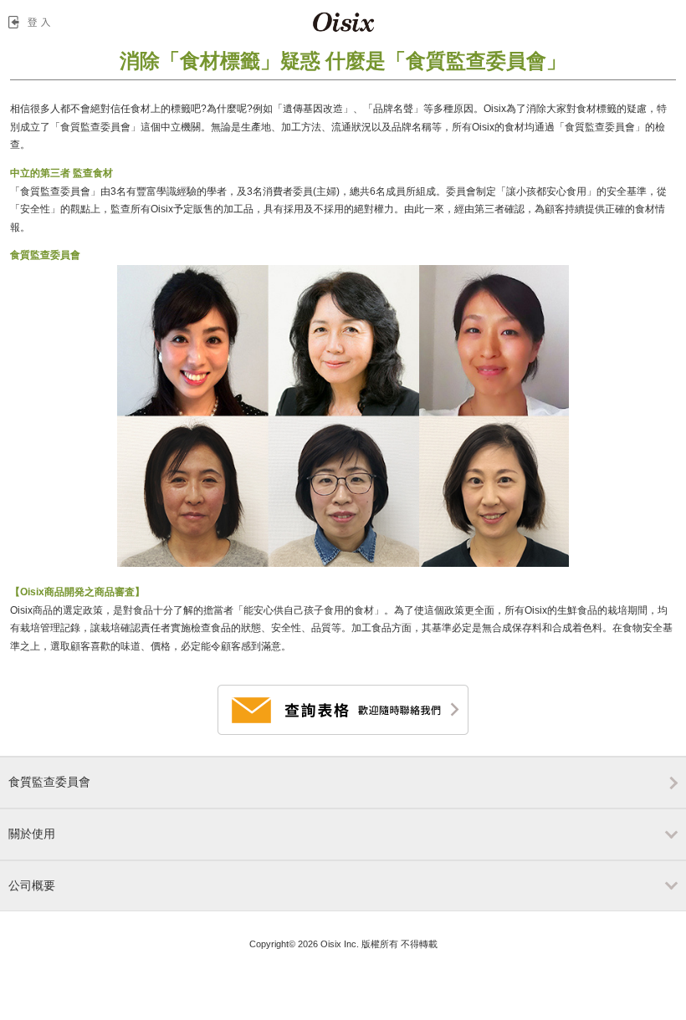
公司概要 (31, 885)
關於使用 (31, 833)
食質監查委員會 (49, 781)
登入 (32, 21)
